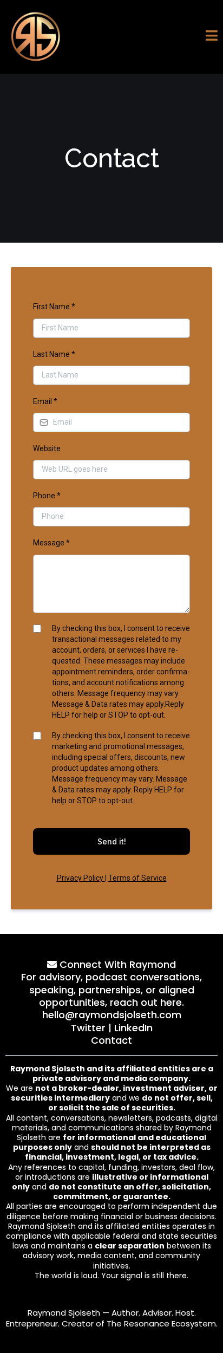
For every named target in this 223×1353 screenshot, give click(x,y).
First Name (54, 306)
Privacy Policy (81, 878)
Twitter (88, 1028)
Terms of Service (137, 878)
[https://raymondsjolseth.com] (35, 37)
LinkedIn (133, 1028)
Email (45, 401)
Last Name (54, 354)
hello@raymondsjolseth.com (111, 1015)
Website (47, 448)
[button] (212, 37)
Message (51, 542)
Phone (47, 495)
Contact (111, 1040)
